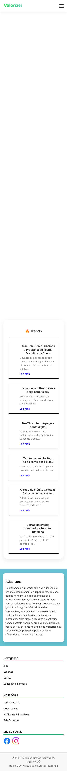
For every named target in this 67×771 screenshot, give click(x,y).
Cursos (7, 677)
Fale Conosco (11, 720)
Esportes (8, 671)
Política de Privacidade (16, 714)
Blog (5, 665)
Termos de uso (11, 702)
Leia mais (25, 373)
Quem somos (10, 708)
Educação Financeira (15, 683)
